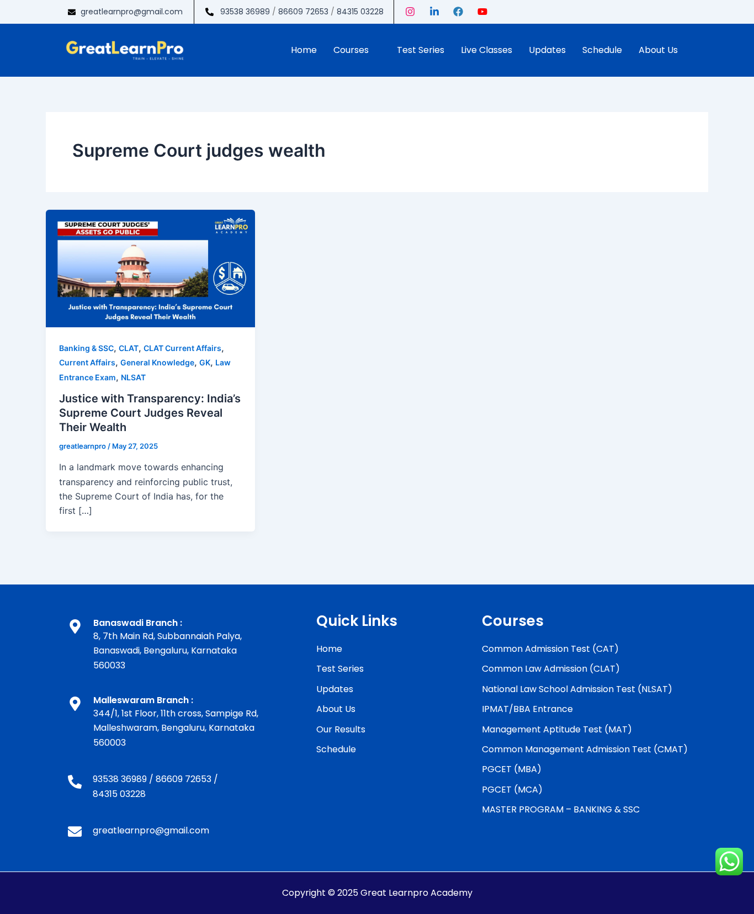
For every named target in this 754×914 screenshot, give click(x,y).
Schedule (602, 50)
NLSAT (133, 377)
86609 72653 (303, 11)
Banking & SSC (86, 348)
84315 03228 (360, 11)
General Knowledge (157, 362)
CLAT (129, 348)
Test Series (420, 50)
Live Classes (486, 50)
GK (204, 362)
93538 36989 (245, 11)
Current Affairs (87, 362)
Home (304, 50)
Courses (351, 50)
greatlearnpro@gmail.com (132, 11)
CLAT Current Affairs (182, 348)
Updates (547, 50)
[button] (357, 50)
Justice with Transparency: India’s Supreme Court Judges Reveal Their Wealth (150, 413)
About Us (658, 50)
